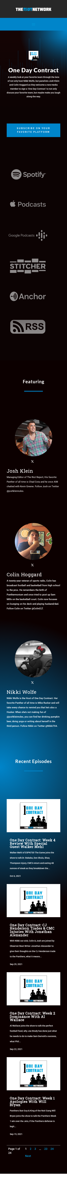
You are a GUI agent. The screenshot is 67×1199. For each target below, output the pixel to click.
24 (52, 1148)
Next (28, 1156)
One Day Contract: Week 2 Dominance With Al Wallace (32, 1016)
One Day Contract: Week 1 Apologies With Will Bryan (32, 1101)
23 (45, 1148)
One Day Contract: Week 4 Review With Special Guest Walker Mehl (32, 843)
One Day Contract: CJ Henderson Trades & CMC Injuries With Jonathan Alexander (32, 930)
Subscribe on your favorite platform (33, 130)
